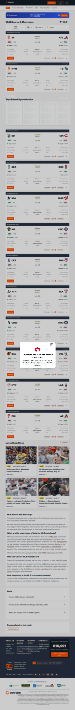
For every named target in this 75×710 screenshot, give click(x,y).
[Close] (51, 345)
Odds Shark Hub (35, 364)
